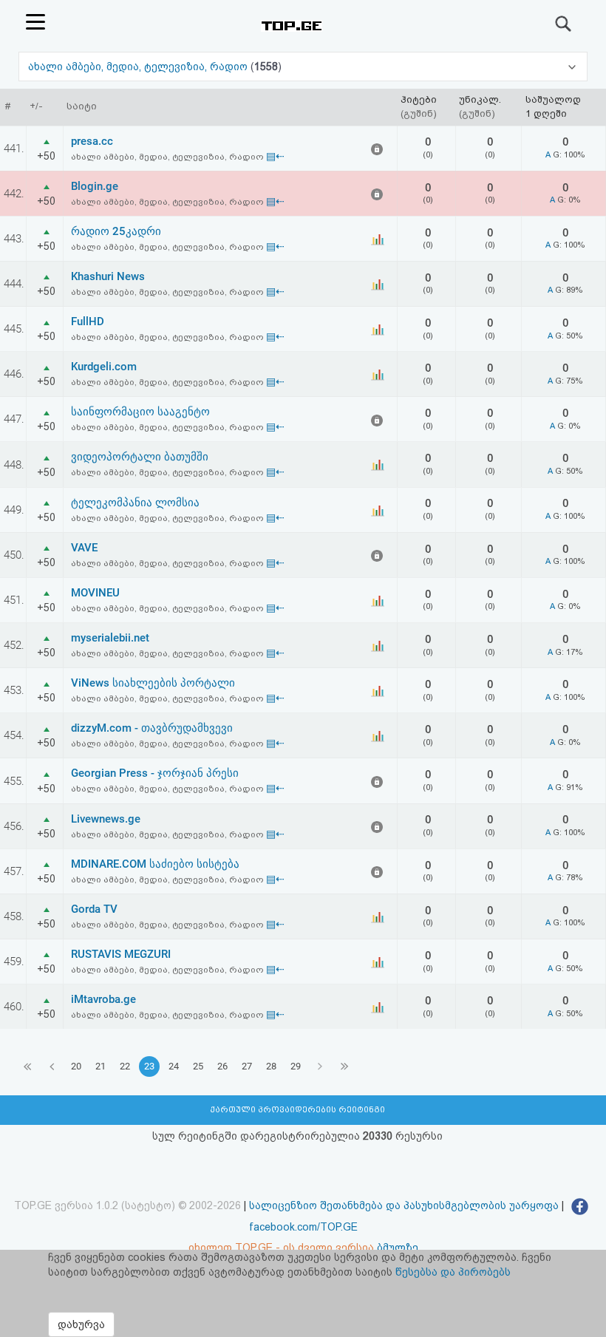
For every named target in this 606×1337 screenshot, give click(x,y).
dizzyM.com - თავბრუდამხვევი (152, 728)
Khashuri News (108, 276)
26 (222, 1066)
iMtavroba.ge (103, 999)
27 (247, 1066)
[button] (303, 66)
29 (295, 1066)
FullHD (87, 321)
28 (271, 1066)
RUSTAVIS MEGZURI (121, 954)
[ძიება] (564, 24)
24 (173, 1066)
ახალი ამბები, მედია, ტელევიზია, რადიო (139, 66)
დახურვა (81, 1324)
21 (100, 1066)
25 (198, 1066)
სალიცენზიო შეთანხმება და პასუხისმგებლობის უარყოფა (404, 1205)
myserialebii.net (110, 637)
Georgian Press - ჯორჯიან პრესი (155, 773)
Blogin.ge (94, 186)
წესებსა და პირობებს (453, 1272)
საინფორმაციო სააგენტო (140, 411)
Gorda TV (94, 909)
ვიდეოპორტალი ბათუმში (139, 456)
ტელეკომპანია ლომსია (135, 502)
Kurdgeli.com (104, 366)
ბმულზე (397, 1247)
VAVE (84, 547)
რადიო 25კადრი (116, 231)
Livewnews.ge (105, 819)
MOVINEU (95, 592)
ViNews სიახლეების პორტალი (153, 683)
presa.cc (92, 141)
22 (125, 1066)
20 (76, 1066)
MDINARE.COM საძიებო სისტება (155, 864)
